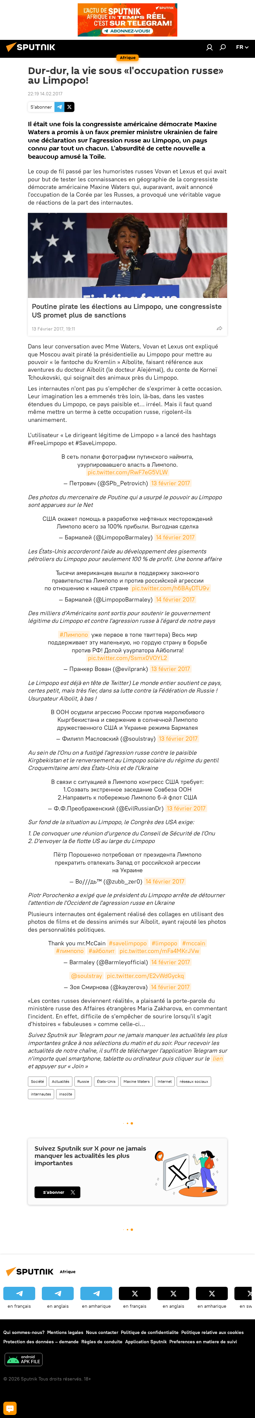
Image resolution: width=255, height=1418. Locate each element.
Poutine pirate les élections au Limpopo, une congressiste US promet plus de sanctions (127, 310)
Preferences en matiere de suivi (203, 1342)
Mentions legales (65, 1332)
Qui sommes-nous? (23, 1332)
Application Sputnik (146, 1342)
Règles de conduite (102, 1342)
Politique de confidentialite (150, 1332)
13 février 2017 (170, 483)
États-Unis (106, 1081)
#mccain (193, 943)
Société (37, 1081)
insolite (65, 1093)
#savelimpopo (128, 943)
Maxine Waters (137, 1081)
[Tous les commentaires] (10, 1408)
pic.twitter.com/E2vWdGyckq (145, 976)
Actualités (60, 1081)
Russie (83, 1081)
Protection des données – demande (41, 1342)
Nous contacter (102, 1332)
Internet (165, 1081)
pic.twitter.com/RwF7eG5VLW (128, 472)
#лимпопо (70, 951)
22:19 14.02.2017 (45, 94)
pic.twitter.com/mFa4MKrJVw (159, 951)
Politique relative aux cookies (212, 1332)
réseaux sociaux (194, 1081)
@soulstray (86, 976)
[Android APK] (23, 1360)
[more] (219, 328)
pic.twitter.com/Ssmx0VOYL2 (127, 658)
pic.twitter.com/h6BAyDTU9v (170, 588)
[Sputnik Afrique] (32, 53)
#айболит (102, 951)
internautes (41, 1093)
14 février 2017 (175, 537)
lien (217, 1058)
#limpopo (164, 943)
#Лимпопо (74, 634)
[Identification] (209, 47)
